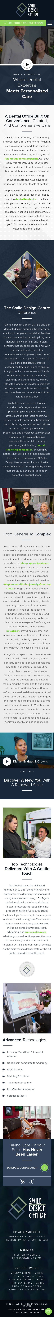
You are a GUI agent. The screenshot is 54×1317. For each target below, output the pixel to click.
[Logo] (27, 10)
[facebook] (31, 1181)
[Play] (27, 65)
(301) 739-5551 (39, 1239)
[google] (22, 1181)
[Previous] (21, 771)
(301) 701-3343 (36, 1236)
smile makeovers (35, 932)
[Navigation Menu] (50, 23)
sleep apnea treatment (35, 563)
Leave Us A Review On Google (27, 1309)
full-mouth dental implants (21, 158)
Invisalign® (12, 631)
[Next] (33, 771)
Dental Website (16, 1304)
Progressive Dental (35, 1305)
